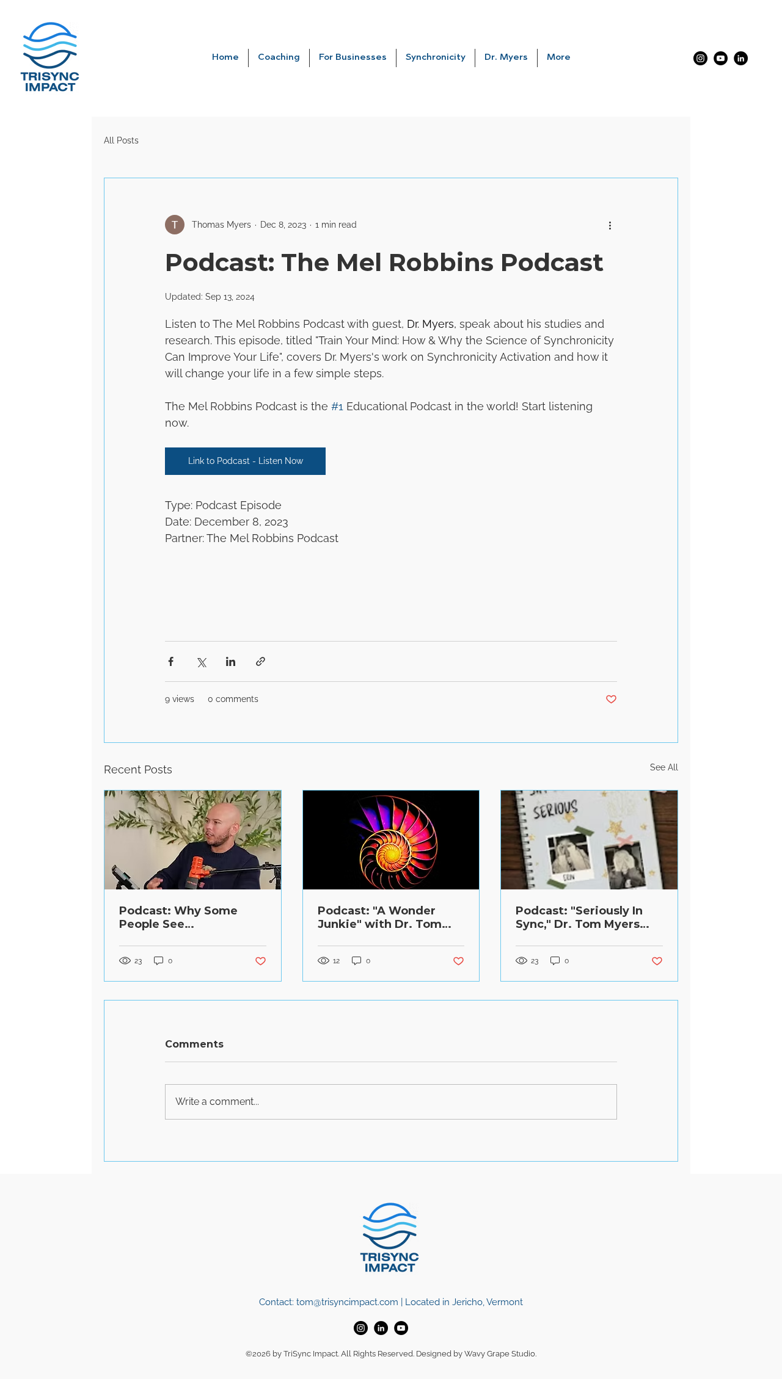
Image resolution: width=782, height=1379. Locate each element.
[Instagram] (700, 58)
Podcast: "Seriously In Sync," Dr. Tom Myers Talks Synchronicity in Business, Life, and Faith (587, 917)
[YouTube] (721, 58)
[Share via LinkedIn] (230, 661)
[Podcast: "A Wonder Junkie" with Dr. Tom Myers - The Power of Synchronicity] (391, 840)
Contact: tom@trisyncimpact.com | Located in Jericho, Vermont (391, 1302)
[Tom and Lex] (192, 840)
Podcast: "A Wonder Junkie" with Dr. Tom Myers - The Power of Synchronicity (380, 917)
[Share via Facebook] (171, 661)
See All (664, 767)
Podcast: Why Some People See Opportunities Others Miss (182, 917)
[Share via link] (260, 661)
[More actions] (609, 224)
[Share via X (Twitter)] (200, 661)
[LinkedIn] (741, 58)
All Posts (121, 140)
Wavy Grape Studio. (500, 1353)
